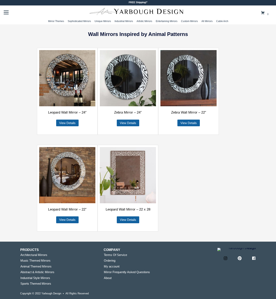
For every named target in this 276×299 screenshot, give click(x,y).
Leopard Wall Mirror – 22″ (67, 209)
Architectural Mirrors (33, 255)
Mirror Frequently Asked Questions (127, 272)
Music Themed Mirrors (35, 260)
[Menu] (6, 12)
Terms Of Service (115, 255)
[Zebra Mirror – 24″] (128, 78)
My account (111, 266)
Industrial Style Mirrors (35, 278)
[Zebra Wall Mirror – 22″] (188, 78)
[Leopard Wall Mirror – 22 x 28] (128, 175)
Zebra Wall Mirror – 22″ (188, 112)
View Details (67, 123)
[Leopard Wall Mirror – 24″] (67, 78)
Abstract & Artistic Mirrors (37, 272)
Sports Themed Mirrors (35, 283)
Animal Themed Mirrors (36, 266)
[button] (225, 258)
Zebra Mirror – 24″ (128, 112)
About (108, 278)
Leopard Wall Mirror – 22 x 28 (128, 209)
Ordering (109, 260)
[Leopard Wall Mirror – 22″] (67, 175)
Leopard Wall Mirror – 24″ (67, 112)
